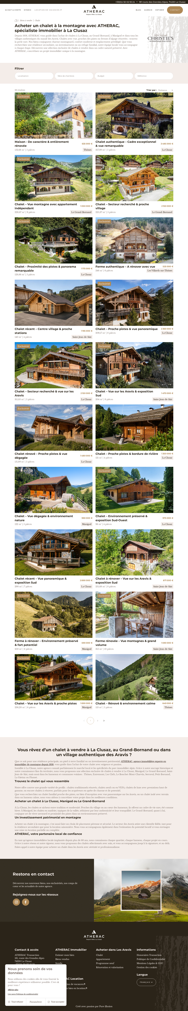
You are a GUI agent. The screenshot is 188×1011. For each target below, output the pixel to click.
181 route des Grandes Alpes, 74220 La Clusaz (162, 2)
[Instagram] (16, 902)
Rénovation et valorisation (109, 967)
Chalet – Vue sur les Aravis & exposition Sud (124, 393)
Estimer (160, 10)
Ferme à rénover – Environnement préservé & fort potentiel (46, 643)
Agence (148, 10)
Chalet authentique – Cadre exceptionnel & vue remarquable (126, 144)
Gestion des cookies (147, 967)
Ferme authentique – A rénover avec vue (125, 266)
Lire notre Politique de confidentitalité (23, 994)
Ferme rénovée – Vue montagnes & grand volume (126, 643)
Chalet (99, 955)
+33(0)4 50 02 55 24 (125, 2)
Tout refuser (17, 1002)
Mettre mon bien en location (70, 988)
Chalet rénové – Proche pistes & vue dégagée (41, 456)
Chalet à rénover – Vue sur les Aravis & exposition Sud (123, 580)
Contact (175, 10)
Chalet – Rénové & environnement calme (125, 703)
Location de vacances (47, 10)
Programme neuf (105, 963)
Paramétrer (36, 1002)
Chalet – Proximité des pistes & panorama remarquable (45, 268)
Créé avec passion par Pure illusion (94, 1006)
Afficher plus (13, 990)
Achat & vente (13, 10)
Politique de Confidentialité (151, 959)
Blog (138, 10)
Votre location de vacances (69, 984)
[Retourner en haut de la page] (183, 1008)
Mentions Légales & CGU (150, 963)
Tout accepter (57, 1002)
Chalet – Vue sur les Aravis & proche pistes (46, 703)
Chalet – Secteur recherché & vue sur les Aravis (44, 393)
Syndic (27, 10)
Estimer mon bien (64, 955)
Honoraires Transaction (149, 955)
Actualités (60, 967)
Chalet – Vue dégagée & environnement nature (44, 518)
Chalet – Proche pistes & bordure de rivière (127, 454)
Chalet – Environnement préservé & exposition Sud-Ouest (121, 518)
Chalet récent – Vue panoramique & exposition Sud (41, 580)
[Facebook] (25, 902)
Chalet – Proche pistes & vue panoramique (127, 329)
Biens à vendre (26, 20)
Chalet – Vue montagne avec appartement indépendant (46, 206)
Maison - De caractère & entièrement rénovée (42, 144)
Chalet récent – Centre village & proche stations (43, 331)
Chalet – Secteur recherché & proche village (122, 206)
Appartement (103, 959)
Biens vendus (62, 959)
